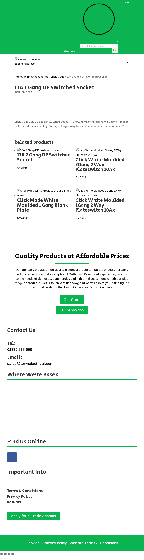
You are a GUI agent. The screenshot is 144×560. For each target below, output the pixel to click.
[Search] (115, 50)
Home (18, 76)
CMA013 (100, 167)
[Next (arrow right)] (5, 558)
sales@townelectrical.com (30, 364)
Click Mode (57, 76)
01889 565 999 (71, 310)
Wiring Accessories (36, 76)
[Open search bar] (99, 41)
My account (70, 51)
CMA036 (44, 160)
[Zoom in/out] (1, 554)
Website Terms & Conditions (94, 543)
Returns (14, 502)
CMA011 (100, 208)
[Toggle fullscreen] (5, 554)
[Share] (9, 554)
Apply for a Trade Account (33, 516)
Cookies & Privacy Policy (46, 543)
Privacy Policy (19, 496)
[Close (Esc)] (12, 554)
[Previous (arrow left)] (1, 558)
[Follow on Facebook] (12, 457)
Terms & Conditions (25, 491)
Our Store (72, 300)
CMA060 (42, 208)
